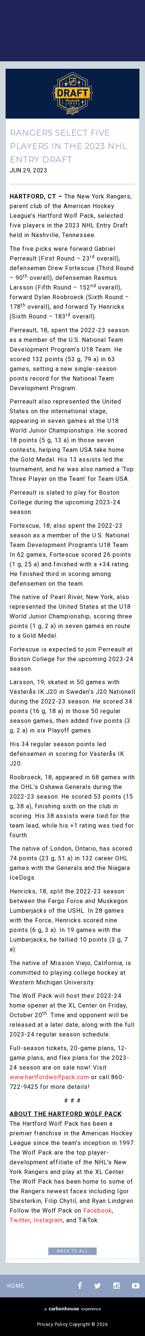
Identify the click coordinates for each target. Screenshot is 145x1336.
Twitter (20, 1220)
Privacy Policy (52, 1324)
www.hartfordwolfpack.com (49, 1077)
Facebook (97, 1210)
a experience (72, 1308)
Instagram (48, 1220)
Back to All (72, 1251)
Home (16, 1286)
